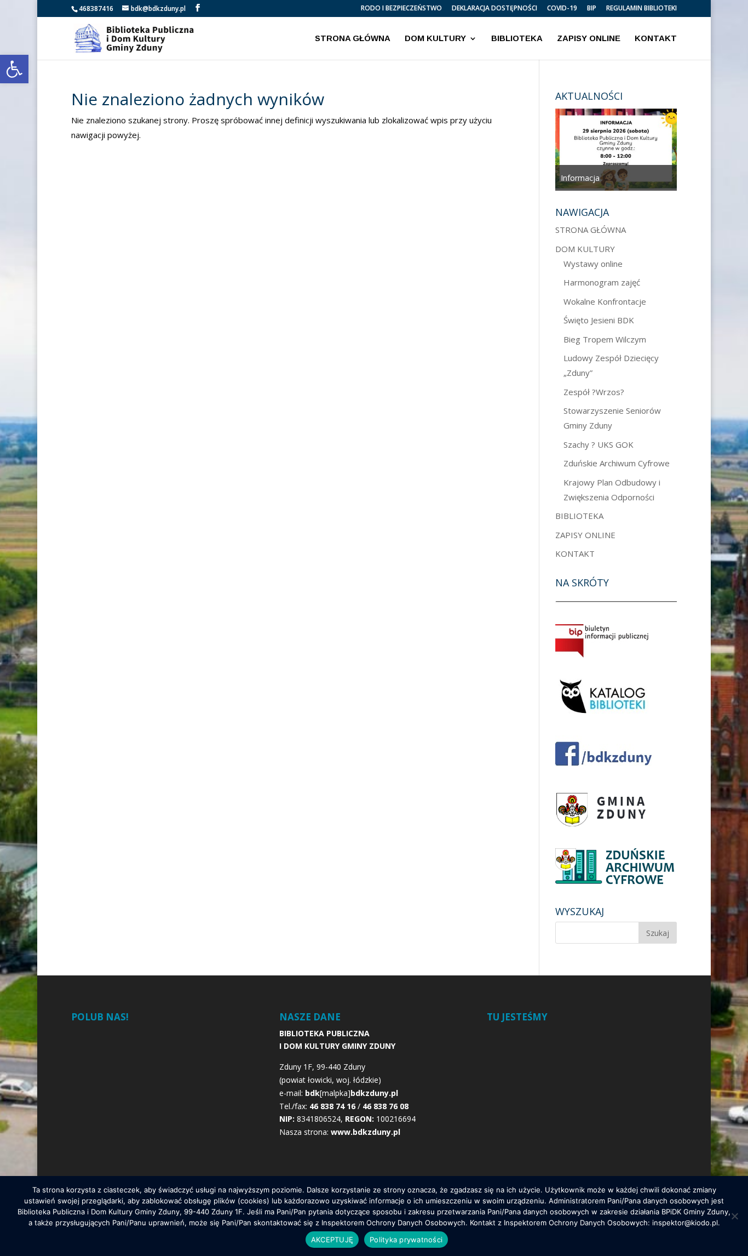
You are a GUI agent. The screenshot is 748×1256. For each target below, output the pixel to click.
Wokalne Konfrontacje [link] (604, 301)
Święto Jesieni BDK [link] (598, 320)
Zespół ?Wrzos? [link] (593, 391)
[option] (652, 148)
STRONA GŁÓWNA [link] (352, 39)
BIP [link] (591, 9)
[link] (14, 69)
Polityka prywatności (406, 1239)
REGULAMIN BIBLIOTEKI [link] (641, 9)
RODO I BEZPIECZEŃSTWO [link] (401, 9)
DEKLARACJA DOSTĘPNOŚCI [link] (494, 9)
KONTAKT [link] (656, 39)
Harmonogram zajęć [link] (601, 282)
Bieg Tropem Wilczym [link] (604, 339)
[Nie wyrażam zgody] (734, 1216)
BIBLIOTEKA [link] (517, 39)
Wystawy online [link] (593, 263)
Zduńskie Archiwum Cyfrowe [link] (616, 463)
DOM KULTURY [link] (435, 39)
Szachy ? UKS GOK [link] (598, 444)
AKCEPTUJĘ (332, 1239)
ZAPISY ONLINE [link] (588, 39)
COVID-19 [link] (562, 9)
